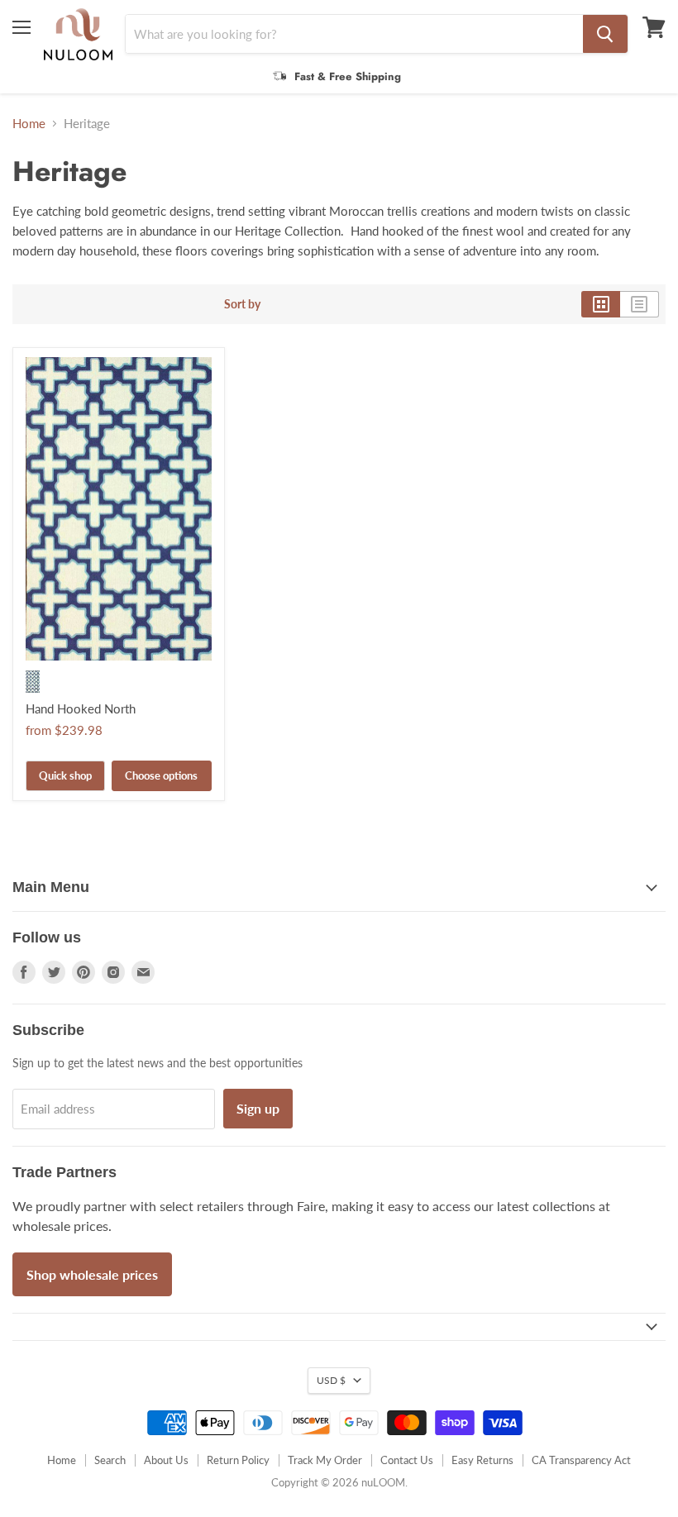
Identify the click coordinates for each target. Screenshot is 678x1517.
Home (28, 124)
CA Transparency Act (581, 1460)
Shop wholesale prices (92, 1274)
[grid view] (600, 304)
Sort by (242, 304)
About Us (166, 1460)
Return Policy (238, 1460)
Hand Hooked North (81, 708)
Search (110, 1460)
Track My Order (325, 1460)
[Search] (605, 34)
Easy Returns (482, 1460)
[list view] (639, 304)
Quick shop (65, 775)
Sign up (257, 1108)
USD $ (331, 1380)
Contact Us (406, 1460)
